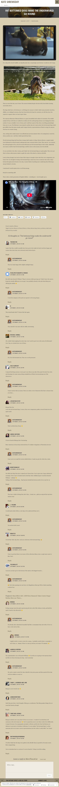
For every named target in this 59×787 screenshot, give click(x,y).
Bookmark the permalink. (11, 230)
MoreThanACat (14, 467)
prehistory (43, 228)
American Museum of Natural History (17, 228)
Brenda (12, 602)
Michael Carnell (15, 335)
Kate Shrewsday (10, 2)
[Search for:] (10, 5)
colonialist (14, 564)
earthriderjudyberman (17, 737)
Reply (7, 255)
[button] (26, 54)
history (39, 228)
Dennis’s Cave (42, 780)
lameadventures (15, 697)
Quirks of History (14, 226)
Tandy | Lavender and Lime (18, 683)
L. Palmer (13, 505)
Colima (28, 228)
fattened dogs (34, 228)
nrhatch (12, 534)
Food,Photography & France (19, 273)
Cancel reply (43, 759)
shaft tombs (49, 228)
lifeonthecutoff (15, 401)
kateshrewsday (35, 21)
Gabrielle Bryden (15, 649)
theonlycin (13, 242)
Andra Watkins (15, 434)
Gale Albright (14, 366)
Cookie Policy (28, 784)
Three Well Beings (15, 713)
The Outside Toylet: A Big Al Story (16, 780)
